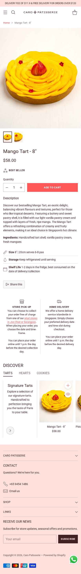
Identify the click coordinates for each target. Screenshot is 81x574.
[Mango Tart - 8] (40, 78)
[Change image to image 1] (7, 137)
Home (6, 22)
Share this (16, 284)
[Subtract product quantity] (6, 187)
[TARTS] (10, 430)
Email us (14, 491)
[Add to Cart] (68, 385)
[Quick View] (68, 394)
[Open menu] (5, 12)
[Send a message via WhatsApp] (73, 559)
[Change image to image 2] (18, 137)
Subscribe (68, 539)
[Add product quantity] (21, 187)
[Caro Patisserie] (40, 12)
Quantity (8, 179)
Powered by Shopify (54, 555)
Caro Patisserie (31, 555)
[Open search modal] (13, 12)
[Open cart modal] (75, 12)
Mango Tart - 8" (56, 426)
